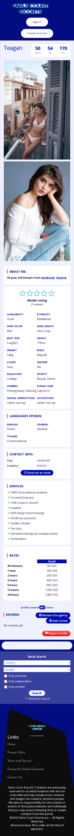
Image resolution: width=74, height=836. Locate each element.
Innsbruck (48, 278)
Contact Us (14, 777)
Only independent (19, 681)
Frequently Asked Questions (25, 769)
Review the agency (55, 615)
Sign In (37, 22)
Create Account (37, 33)
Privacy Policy (16, 752)
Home (11, 744)
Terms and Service (19, 761)
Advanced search (39, 698)
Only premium (17, 676)
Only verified (16, 687)
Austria (61, 278)
